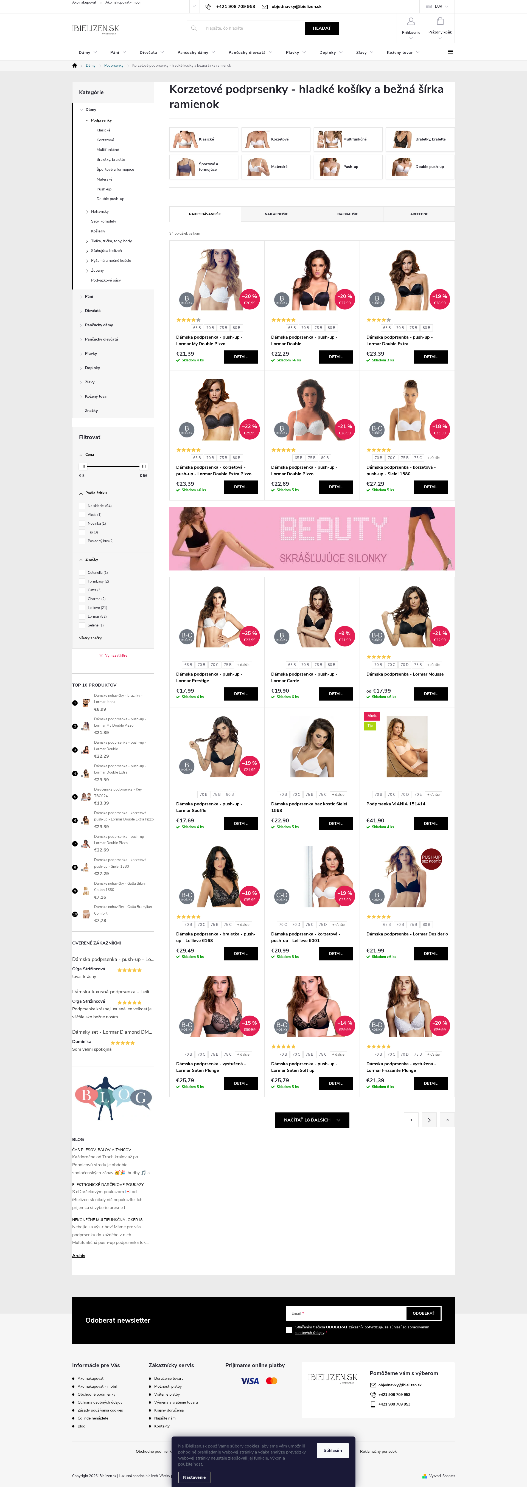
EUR (438, 6)
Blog (81, 1426)
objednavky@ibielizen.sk (400, 1385)
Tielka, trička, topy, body (111, 241)
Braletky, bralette (111, 159)
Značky (91, 410)
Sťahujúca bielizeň (106, 250)
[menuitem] (88, 52)
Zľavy (89, 382)
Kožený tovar (96, 396)
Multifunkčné (108, 149)
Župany (97, 270)
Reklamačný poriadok (378, 1451)
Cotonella (97, 572)
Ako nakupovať (84, 2)
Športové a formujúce (115, 169)
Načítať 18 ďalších (308, 1120)
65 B (197, 327)
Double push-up (110, 198)
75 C (418, 458)
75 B (223, 327)
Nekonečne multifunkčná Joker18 (107, 1219)
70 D (405, 664)
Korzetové (105, 140)
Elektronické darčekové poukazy (108, 1184)
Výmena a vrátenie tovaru (176, 1402)
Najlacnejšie (276, 214)
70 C (392, 458)
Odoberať (424, 1313)
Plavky (91, 353)
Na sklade (99, 506)
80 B (236, 327)
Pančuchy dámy (99, 325)
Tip (92, 532)
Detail (241, 356)
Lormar (97, 616)
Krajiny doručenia (169, 1410)
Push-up (104, 189)
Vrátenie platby (167, 1394)
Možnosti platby (168, 1386)
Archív (78, 1255)
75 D (323, 924)
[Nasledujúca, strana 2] (429, 1119)
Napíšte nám (165, 1418)
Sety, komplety (103, 221)
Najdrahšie (347, 214)
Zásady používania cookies (100, 1410)
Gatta (94, 590)
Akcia (94, 514)
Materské (104, 179)
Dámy (91, 109)
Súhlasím (333, 1450)
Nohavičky (100, 211)
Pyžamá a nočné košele (111, 260)
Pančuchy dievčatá (101, 339)
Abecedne (419, 214)
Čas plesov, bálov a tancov (101, 1150)
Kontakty (162, 1426)
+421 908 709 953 (394, 1394)
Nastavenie (194, 1477)
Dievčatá (93, 310)
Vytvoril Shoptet (442, 1476)
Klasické (103, 130)
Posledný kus (100, 541)
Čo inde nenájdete (93, 1418)
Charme (96, 599)
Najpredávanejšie (205, 214)
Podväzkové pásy (106, 280)
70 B (210, 327)
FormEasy (98, 581)
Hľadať (322, 28)
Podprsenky (101, 120)
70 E (418, 794)
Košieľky (98, 231)
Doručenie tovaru (169, 1378)
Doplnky (92, 367)
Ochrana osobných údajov (100, 1402)
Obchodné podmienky (96, 1394)
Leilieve (97, 607)
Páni (89, 296)
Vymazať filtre (116, 655)
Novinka (96, 523)
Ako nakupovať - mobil (123, 2)
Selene (95, 625)
